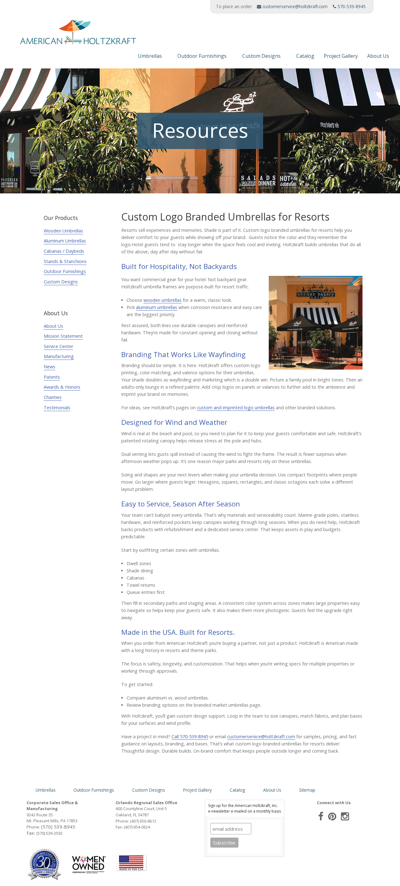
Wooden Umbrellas (63, 231)
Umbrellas (150, 55)
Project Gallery (341, 55)
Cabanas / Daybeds (64, 251)
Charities (53, 397)
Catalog (305, 55)
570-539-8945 (351, 6)
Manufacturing (59, 356)
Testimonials (57, 408)
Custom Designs (261, 55)
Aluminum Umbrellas (65, 241)
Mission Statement (63, 336)
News (49, 367)
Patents (52, 377)
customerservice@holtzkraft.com (294, 6)
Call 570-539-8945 (190, 736)
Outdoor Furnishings (202, 55)
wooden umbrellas (162, 300)
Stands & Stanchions (65, 261)
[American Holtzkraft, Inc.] (70, 34)
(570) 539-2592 (49, 833)
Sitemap (307, 790)
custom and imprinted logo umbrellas (236, 408)
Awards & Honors (62, 387)
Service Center (58, 346)
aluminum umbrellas (156, 307)
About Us (378, 55)
